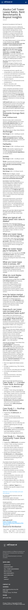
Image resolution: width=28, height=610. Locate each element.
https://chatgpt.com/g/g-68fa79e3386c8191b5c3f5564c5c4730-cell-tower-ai (13, 523)
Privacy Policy (7, 603)
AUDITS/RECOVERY (9, 575)
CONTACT (6, 579)
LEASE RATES (7, 564)
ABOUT (6, 577)
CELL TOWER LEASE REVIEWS (11, 569)
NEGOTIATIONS (8, 571)
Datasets (5, 19)
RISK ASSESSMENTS (9, 573)
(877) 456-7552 (7, 597)
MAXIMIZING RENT (8, 566)
